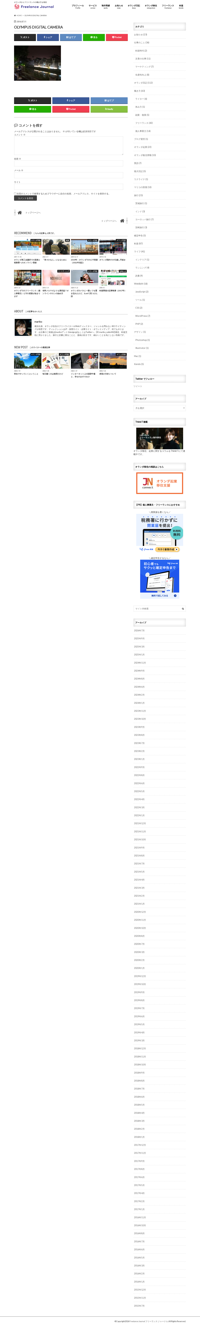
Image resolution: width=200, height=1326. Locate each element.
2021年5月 (139, 871)
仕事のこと (141, 42)
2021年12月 (140, 823)
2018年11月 (140, 1056)
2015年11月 (140, 1297)
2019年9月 (139, 992)
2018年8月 (139, 1080)
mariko (38, 321)
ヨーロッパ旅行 (144, 219)
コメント (19, 134)
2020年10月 (140, 928)
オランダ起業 (142, 147)
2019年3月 (139, 1040)
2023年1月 (139, 759)
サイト (17, 182)
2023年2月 (139, 751)
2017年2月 (139, 1201)
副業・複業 (142, 115)
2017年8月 (139, 1169)
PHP (139, 324)
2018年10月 (140, 1064)
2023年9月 (139, 727)
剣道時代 (141, 50)
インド (140, 211)
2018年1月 (139, 1137)
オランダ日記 (134, 6)
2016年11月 (140, 1217)
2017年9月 (139, 1161)
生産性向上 (142, 74)
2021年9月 (139, 847)
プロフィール (78, 6)
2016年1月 (139, 1281)
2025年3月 (139, 646)
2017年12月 (140, 1145)
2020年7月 (139, 944)
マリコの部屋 (142, 187)
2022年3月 (139, 807)
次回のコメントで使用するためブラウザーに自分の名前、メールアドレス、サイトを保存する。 (64, 193)
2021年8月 (139, 855)
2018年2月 (139, 1128)
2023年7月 (139, 743)
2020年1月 (139, 968)
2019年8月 (139, 1000)
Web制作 (141, 283)
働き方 (139, 90)
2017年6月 (139, 1177)
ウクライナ (141, 179)
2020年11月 (140, 920)
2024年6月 (139, 686)
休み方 (140, 106)
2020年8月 (139, 936)
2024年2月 (139, 694)
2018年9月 (139, 1072)
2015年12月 (140, 1289)
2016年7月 (139, 1241)
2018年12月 (140, 1048)
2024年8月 (139, 678)
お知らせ (119, 6)
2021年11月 (140, 831)
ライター (141, 98)
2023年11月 (140, 711)
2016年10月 (140, 1225)
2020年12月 (140, 912)
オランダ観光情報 (145, 155)
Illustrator (142, 348)
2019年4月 (139, 1032)
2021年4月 (139, 879)
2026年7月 (139, 630)
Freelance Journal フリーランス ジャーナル (149, 1321)
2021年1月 (139, 903)
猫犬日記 (140, 171)
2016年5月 (139, 1257)
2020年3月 (139, 952)
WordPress (142, 316)
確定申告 (140, 235)
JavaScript (141, 291)
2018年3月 (139, 1121)
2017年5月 (139, 1185)
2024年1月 (139, 703)
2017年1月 (139, 1209)
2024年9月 (139, 670)
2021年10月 (140, 839)
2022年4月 (139, 799)
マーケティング (144, 66)
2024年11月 (140, 662)
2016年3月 (139, 1265)
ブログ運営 (141, 139)
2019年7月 (139, 1008)
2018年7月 (139, 1088)
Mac (137, 356)
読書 (139, 275)
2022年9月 (139, 767)
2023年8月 (139, 735)
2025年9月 (139, 638)
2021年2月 (139, 895)
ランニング (142, 267)
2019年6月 (139, 1016)
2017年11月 (140, 1153)
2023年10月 (140, 719)
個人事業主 (142, 131)
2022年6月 (139, 783)
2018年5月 (139, 1104)
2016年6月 (139, 1249)
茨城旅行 (141, 203)
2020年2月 (139, 960)
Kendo (139, 364)
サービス (93, 6)
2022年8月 (139, 775)
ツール (140, 299)
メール (18, 170)
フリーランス (168, 6)
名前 (17, 159)
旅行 (138, 195)
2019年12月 (140, 976)
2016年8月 (139, 1233)
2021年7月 (139, 863)
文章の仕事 (142, 58)
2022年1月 (139, 815)
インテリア (142, 259)
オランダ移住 (151, 6)
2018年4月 (139, 1113)
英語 (137, 163)
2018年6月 (139, 1096)
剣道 (181, 6)
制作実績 (106, 6)
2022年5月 (139, 791)
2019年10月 (140, 984)
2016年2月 (139, 1273)
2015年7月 (139, 1305)
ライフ (139, 251)
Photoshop (142, 340)
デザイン (140, 332)
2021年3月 (139, 887)
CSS (138, 307)
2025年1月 (139, 654)
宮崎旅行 (141, 227)
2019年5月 (139, 1024)
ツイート (137, 386)
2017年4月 (139, 1193)
